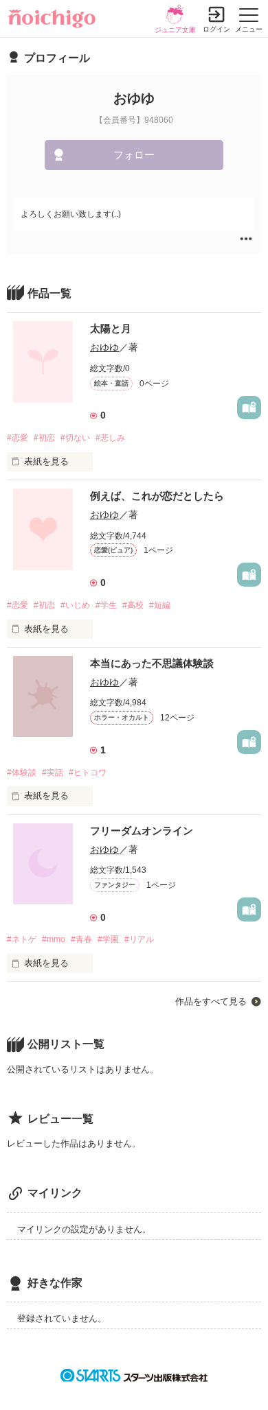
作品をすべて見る (211, 1001)
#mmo (53, 939)
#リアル (139, 939)
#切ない (75, 438)
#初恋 (44, 438)
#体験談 (21, 772)
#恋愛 (17, 438)
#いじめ (75, 605)
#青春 (81, 939)
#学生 (106, 605)
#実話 (52, 772)
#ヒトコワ (88, 772)
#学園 (108, 939)
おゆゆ (104, 347)
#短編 (159, 605)
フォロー (134, 155)
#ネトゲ (21, 939)
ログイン (216, 29)
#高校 (133, 605)
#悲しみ (110, 438)
